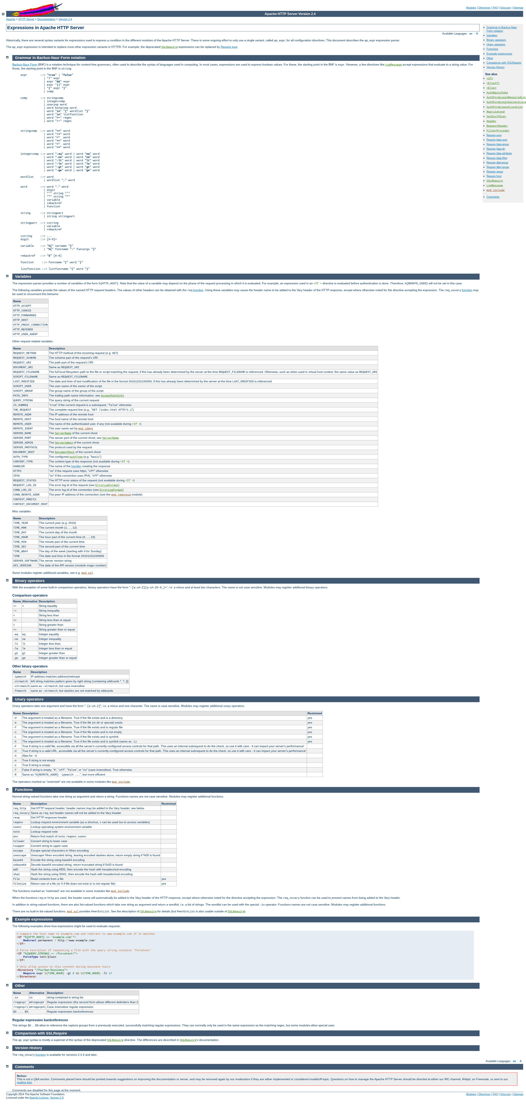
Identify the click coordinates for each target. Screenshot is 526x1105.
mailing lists (24, 1082)
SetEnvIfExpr (496, 116)
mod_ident (85, 428)
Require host (494, 176)
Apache (10, 19)
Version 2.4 (65, 19)
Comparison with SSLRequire (504, 62)
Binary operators (496, 39)
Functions (492, 49)
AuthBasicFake (497, 92)
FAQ (495, 7)
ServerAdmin (64, 442)
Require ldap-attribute (499, 153)
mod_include (496, 190)
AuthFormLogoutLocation (505, 107)
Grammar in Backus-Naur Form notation (502, 29)
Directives (484, 7)
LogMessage (495, 185)
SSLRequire (169, 47)
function (198, 290)
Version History (496, 67)
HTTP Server (26, 19)
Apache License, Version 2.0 (46, 1097)
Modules (471, 7)
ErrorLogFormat (106, 485)
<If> (490, 78)
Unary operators (496, 44)
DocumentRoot (65, 452)
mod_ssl (87, 573)
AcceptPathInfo (112, 395)
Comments (493, 196)
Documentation (46, 19)
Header (491, 121)
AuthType (76, 457)
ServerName (63, 433)
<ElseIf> (493, 83)
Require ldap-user (497, 139)
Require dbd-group (497, 162)
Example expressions (499, 53)
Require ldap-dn (496, 148)
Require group (495, 171)
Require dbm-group (498, 167)
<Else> (491, 88)
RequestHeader (497, 126)
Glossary (505, 7)
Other (490, 58)
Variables (492, 35)
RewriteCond (496, 111)
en (470, 33)
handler (76, 466)
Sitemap (518, 7)
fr (477, 33)
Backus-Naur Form (24, 64)
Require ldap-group (498, 144)
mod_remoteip (121, 494)
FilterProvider (498, 130)
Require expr (229, 46)
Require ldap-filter (497, 158)
